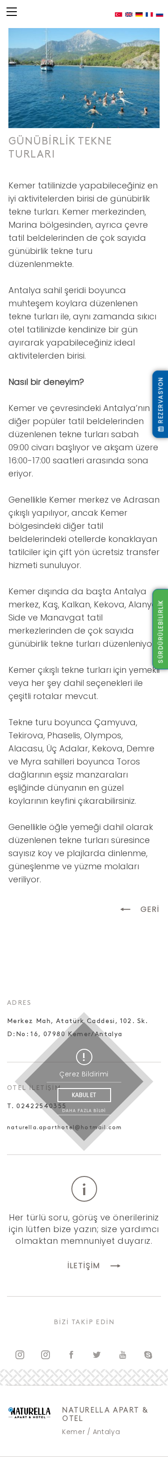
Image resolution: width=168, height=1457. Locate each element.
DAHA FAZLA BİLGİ (83, 1110)
